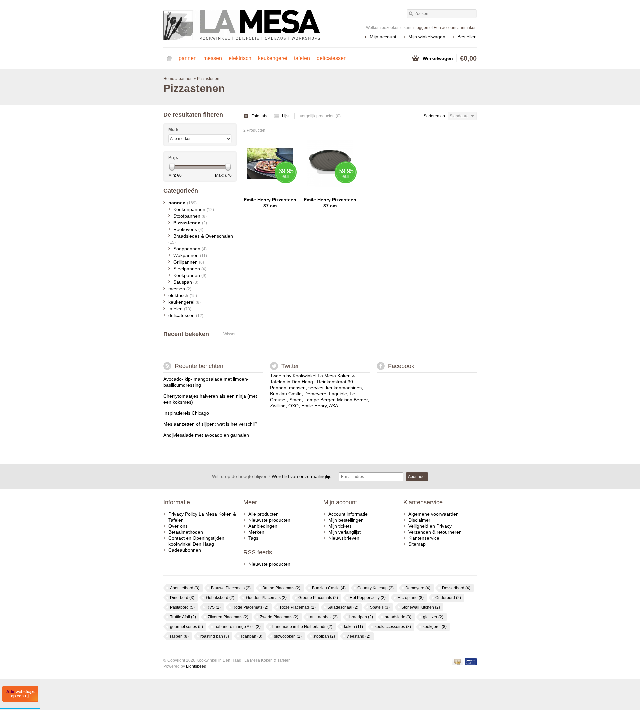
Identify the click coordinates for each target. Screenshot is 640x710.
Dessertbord (456, 588)
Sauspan (185, 282)
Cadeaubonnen (184, 550)
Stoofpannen (190, 216)
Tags (253, 538)
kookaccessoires (393, 626)
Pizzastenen (208, 78)
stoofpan (324, 636)
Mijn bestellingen (346, 520)
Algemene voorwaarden (433, 514)
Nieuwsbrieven (343, 538)
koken (353, 626)
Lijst (285, 116)
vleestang (358, 636)
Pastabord (182, 607)
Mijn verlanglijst (344, 532)
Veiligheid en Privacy (430, 526)
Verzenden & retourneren (435, 532)
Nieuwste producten (269, 520)
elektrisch (240, 58)
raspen (179, 636)
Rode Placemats (250, 607)
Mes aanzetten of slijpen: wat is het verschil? (210, 424)
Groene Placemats (318, 597)
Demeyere (417, 588)
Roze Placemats (298, 607)
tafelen (302, 58)
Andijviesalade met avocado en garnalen (206, 435)
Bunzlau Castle (329, 588)
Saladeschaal (342, 607)
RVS (213, 607)
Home (169, 58)
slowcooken (288, 636)
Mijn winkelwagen (426, 36)
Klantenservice (423, 538)
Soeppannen (190, 248)
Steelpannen (189, 268)
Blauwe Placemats (231, 588)
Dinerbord (182, 597)
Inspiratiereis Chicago (186, 413)
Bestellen (467, 36)
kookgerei (435, 626)
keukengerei (272, 58)
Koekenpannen (193, 209)
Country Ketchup (375, 588)
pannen (188, 58)
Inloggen (420, 27)
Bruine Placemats (281, 588)
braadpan (361, 617)
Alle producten (263, 514)
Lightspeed (196, 666)
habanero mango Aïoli (238, 626)
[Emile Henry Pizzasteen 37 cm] (270, 190)
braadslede (398, 617)
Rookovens (188, 229)
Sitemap (417, 544)
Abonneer (417, 476)
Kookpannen (189, 275)
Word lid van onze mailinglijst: (273, 476)
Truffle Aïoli (183, 617)
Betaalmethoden (185, 532)
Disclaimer (419, 520)
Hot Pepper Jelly (368, 597)
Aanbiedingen (262, 526)
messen (212, 58)
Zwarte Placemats (279, 617)
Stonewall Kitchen (420, 607)
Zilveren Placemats (228, 617)
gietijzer (433, 617)
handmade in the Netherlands (302, 626)
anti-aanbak (324, 617)
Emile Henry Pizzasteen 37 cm (270, 202)
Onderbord (448, 597)
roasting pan (214, 636)
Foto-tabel (261, 116)
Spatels (380, 607)
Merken (256, 532)
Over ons (178, 526)
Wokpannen (190, 255)
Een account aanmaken (455, 27)
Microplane (410, 597)
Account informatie (348, 514)
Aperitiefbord (184, 588)
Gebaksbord (220, 597)
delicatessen (332, 58)
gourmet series (186, 626)
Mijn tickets (340, 526)
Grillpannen (188, 262)
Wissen (230, 334)
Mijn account (383, 36)
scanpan (251, 636)
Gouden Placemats (266, 597)
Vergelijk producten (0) (320, 116)
